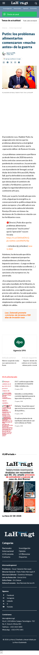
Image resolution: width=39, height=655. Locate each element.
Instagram (10, 598)
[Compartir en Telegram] (19, 62)
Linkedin (10, 601)
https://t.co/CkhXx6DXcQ (17, 237)
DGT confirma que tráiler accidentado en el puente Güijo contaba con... (24, 383)
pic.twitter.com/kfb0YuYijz (17, 240)
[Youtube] (3, 606)
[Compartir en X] (11, 62)
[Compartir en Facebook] (7, 62)
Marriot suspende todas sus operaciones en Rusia (10, 363)
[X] (3, 603)
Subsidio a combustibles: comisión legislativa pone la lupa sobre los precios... (25, 396)
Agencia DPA (10, 53)
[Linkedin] (3, 601)
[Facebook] (3, 595)
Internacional (15, 28)
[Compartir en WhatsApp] (3, 62)
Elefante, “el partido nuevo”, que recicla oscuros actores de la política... (25, 408)
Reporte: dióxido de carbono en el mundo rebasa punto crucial (29, 363)
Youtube (10, 607)
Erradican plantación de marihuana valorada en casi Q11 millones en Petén (25, 420)
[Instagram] (3, 598)
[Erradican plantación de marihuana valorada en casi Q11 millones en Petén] (7, 426)
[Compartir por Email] (15, 62)
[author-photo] (19, 347)
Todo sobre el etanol (30, 21)
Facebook (10, 595)
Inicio (4, 28)
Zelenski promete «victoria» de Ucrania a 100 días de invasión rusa (18, 315)
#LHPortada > (9, 454)
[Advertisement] (19, 115)
